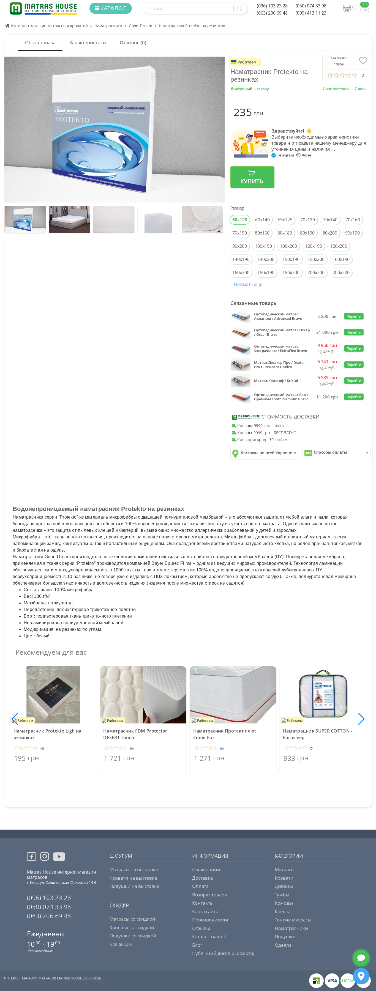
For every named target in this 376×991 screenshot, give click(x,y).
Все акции (121, 944)
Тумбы (282, 894)
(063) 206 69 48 (272, 13)
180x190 (265, 272)
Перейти (354, 316)
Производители (210, 919)
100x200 (288, 246)
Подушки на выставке (134, 886)
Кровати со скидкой (132, 927)
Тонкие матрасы (293, 919)
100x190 (263, 246)
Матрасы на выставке (134, 869)
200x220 (341, 272)
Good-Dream (140, 25)
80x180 (284, 233)
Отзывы (201, 928)
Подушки (285, 936)
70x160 (352, 220)
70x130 (307, 220)
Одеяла (283, 945)
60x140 (262, 220)
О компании (206, 869)
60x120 (239, 220)
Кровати (284, 878)
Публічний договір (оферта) (223, 953)
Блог (197, 945)
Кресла (282, 911)
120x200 (338, 246)
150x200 (316, 259)
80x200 (330, 233)
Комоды (284, 903)
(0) (42, 748)
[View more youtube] (59, 861)
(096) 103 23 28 (272, 6)
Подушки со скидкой (133, 935)
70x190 (239, 233)
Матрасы (285, 869)
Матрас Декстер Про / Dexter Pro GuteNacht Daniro (279, 364)
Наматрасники (108, 25)
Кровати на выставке (133, 878)
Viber (306, 155)
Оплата (200, 886)
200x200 (316, 272)
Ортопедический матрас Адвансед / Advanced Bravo (278, 316)
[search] (239, 8)
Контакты (203, 903)
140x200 (265, 259)
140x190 (240, 259)
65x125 (285, 220)
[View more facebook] (33, 857)
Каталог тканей (209, 936)
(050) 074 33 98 (311, 6)
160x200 (240, 272)
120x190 (313, 246)
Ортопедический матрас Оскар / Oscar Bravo (282, 332)
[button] (361, 719)
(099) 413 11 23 (311, 13)
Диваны (284, 886)
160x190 (341, 259)
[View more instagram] (44, 859)
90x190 (352, 233)
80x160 (262, 233)
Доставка (202, 878)
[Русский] (364, 4)
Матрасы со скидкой (132, 919)
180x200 (290, 272)
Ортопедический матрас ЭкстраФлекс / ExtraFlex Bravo (280, 348)
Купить (251, 181)
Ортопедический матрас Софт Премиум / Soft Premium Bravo (281, 396)
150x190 (290, 259)
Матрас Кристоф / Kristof (276, 380)
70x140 (330, 220)
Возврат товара (209, 894)
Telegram (285, 155)
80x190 (307, 233)
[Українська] (364, 10)
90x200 (239, 246)
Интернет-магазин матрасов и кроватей (49, 25)
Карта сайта (205, 911)
